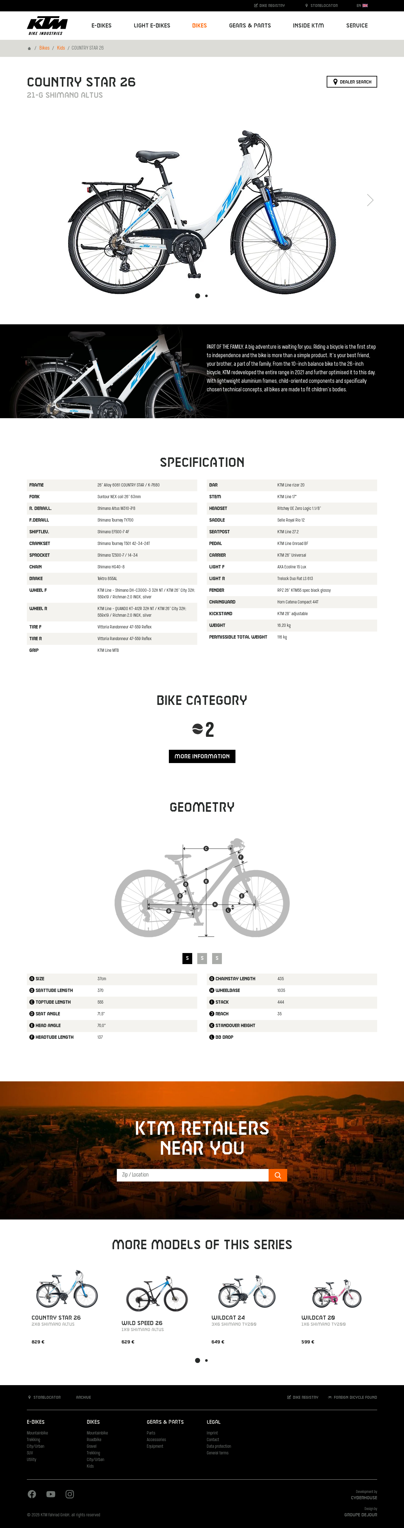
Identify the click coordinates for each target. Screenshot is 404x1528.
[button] (197, 296)
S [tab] (187, 958)
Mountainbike (37, 1433)
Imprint (212, 1433)
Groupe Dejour (360, 1515)
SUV (30, 1453)
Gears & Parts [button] (250, 25)
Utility (31, 1460)
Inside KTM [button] (308, 25)
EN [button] (359, 5)
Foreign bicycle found (355, 1397)
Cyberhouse (364, 1498)
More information (202, 756)
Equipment (155, 1446)
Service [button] (357, 25)
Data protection (219, 1446)
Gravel (92, 1446)
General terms (218, 1453)
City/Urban (35, 1446)
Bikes (44, 48)
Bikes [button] (199, 25)
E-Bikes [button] (102, 25)
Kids (61, 48)
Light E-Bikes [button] (152, 25)
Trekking (33, 1440)
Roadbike (94, 1440)
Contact (213, 1440)
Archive (83, 1397)
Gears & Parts (165, 1422)
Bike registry (271, 5)
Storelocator (323, 5)
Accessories (156, 1440)
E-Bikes (36, 1422)
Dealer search (355, 82)
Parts (151, 1433)
